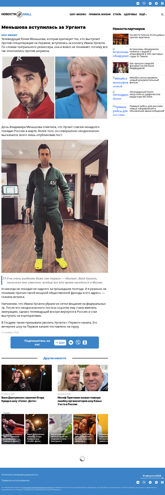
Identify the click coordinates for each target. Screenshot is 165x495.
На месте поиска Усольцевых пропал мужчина (147, 36)
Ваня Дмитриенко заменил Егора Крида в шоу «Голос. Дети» (22, 399)
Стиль (117, 14)
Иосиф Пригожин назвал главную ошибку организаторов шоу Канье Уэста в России (80, 401)
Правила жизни (100, 14)
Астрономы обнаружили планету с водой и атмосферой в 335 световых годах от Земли (146, 52)
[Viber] (144, 3)
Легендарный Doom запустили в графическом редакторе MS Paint (145, 94)
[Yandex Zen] (156, 3)
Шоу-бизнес (78, 14)
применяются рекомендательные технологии (38, 487)
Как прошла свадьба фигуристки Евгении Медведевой (142, 66)
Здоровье (130, 14)
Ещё (142, 14)
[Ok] (162, 3)
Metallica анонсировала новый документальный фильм (144, 80)
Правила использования (15, 480)
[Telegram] (150, 3)
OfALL (16, 14)
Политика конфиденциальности (19, 474)
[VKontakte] (137, 3)
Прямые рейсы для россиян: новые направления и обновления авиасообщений (147, 108)
